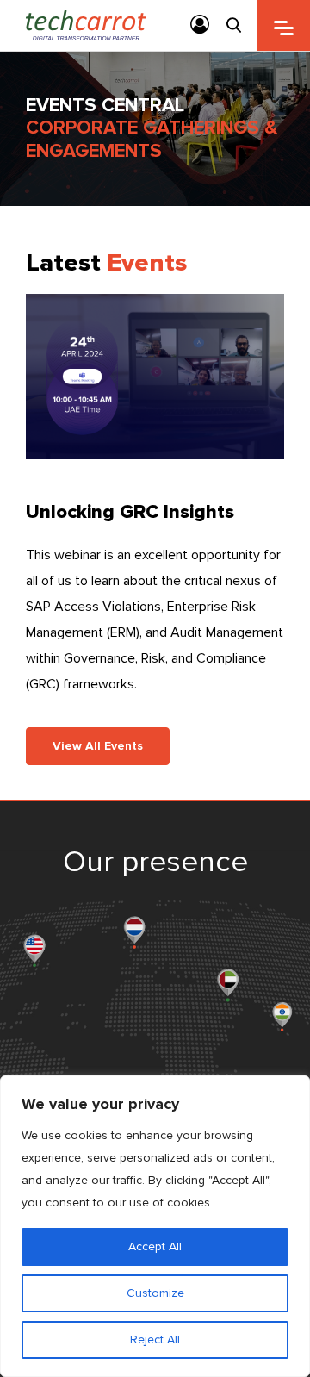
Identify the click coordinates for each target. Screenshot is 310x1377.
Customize (155, 1293)
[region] (155, 1226)
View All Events (98, 745)
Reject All (155, 1339)
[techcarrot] (86, 25)
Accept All (155, 1246)
